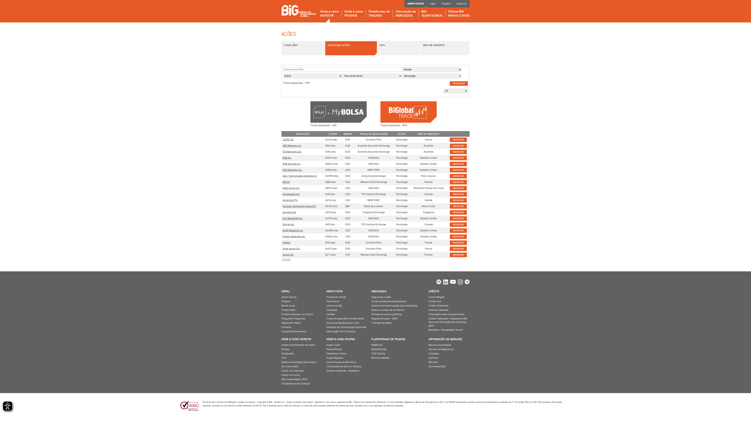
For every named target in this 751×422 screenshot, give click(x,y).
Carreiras (286, 327)
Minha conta (288, 305)
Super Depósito (334, 357)
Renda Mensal (334, 349)
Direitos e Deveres (438, 310)
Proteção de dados (381, 323)
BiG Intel (433, 362)
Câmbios (433, 357)
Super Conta (333, 345)
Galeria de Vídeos (291, 323)
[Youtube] (453, 282)
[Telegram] (467, 282)
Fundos (285, 349)
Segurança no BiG (381, 297)
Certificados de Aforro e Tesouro (343, 366)
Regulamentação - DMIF (384, 318)
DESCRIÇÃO (302, 133)
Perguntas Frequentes (293, 318)
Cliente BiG (459, 14)
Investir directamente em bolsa (298, 345)
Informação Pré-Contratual (340, 331)
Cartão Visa (435, 301)
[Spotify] (438, 282)
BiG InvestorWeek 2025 (294, 379)
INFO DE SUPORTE (433, 45)
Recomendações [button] (380, 357)
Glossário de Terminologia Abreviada (346, 327)
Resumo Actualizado (440, 345)
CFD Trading (378, 353)
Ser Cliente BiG (289, 366)
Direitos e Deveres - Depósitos (342, 370)
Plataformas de (379, 14)
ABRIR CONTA (415, 3)
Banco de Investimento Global (298, 11)
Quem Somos (288, 297)
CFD (283, 357)
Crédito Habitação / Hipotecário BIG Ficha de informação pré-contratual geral (448, 322)
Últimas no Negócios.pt (441, 349)
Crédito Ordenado (438, 305)
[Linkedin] (445, 282)
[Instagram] (460, 282)
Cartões (330, 314)
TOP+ (382, 45)
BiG (431, 14)
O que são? (291, 45)
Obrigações (287, 353)
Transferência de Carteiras (295, 383)
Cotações (434, 353)
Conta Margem (437, 297)
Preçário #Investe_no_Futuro (297, 314)
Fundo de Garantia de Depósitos (388, 301)
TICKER (333, 133)
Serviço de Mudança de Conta (342, 323)
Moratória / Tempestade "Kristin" (446, 330)
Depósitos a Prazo (336, 353)
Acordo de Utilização (226, 402)
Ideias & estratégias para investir (299, 362)
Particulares (332, 301)
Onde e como (329, 14)
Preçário (446, 3)
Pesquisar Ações (339, 45)
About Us (461, 3)
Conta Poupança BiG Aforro (341, 362)
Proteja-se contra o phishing (386, 314)
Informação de (406, 14)
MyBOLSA (377, 345)
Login (433, 3)
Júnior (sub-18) (334, 305)
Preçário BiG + (289, 310)
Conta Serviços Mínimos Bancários (345, 318)
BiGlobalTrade (379, 349)
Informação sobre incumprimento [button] (446, 314)
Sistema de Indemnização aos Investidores (394, 305)
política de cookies (246, 402)
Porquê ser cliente (336, 297)
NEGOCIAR (458, 140)
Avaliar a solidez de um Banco (387, 310)
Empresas (331, 310)
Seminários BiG (437, 366)
